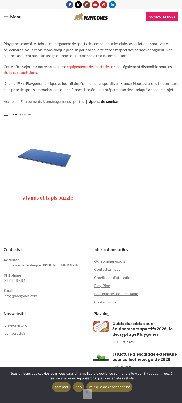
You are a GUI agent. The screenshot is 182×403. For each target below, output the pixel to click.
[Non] (87, 394)
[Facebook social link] (69, 4)
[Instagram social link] (86, 4)
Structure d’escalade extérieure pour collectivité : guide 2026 (144, 357)
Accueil (9, 101)
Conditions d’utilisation (113, 277)
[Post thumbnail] (101, 332)
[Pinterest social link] (103, 4)
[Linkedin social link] (112, 4)
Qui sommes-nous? (109, 261)
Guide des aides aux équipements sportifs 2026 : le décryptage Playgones (142, 329)
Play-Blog (102, 285)
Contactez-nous (162, 16)
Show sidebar (20, 114)
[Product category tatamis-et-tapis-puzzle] (47, 162)
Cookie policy (105, 302)
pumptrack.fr (14, 333)
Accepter (61, 387)
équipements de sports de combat (94, 66)
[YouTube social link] (95, 4)
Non (78, 387)
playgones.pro (15, 325)
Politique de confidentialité (116, 293)
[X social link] (78, 4)
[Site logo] (91, 16)
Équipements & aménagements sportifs (52, 101)
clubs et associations (20, 72)
